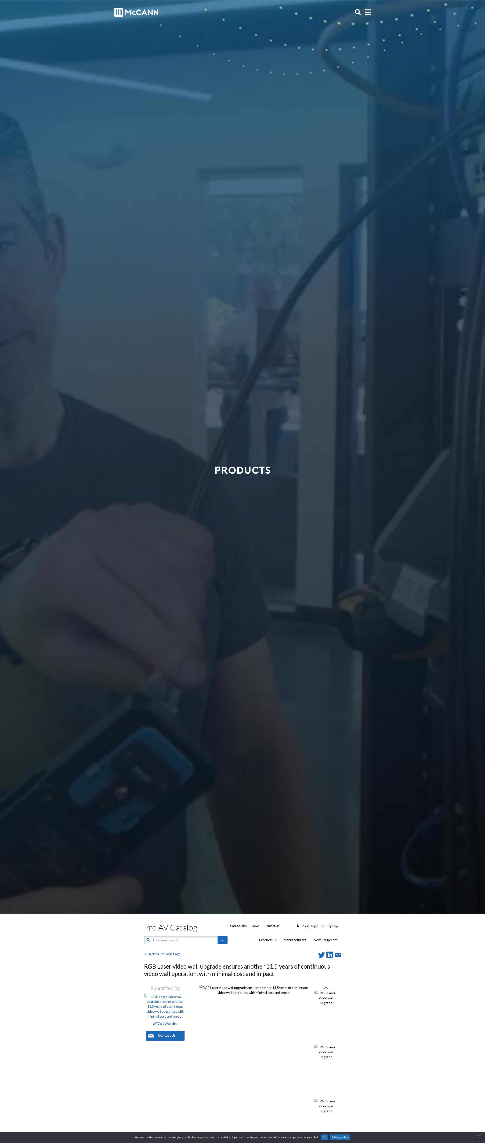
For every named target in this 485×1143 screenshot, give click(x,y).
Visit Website (167, 1023)
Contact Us (271, 925)
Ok (324, 1137)
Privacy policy (340, 1137)
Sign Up (333, 926)
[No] (479, 1137)
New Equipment (326, 940)
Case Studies (238, 925)
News (255, 925)
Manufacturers (294, 940)
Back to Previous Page (164, 954)
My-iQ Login (309, 926)
